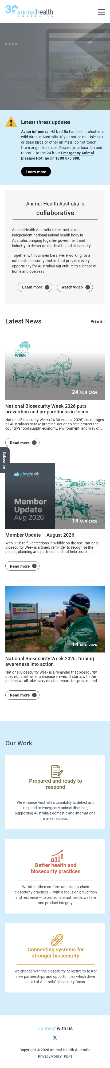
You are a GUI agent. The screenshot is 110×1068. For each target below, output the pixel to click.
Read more (20, 442)
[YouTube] (64, 1037)
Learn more (36, 171)
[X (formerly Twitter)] (55, 1037)
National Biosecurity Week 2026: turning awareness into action (49, 661)
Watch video (72, 287)
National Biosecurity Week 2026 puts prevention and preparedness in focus (46, 409)
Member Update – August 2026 (39, 535)
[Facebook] (38, 1037)
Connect (46, 1028)
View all (98, 321)
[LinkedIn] (72, 1037)
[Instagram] (46, 1037)
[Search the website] (90, 11)
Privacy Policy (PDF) (55, 1056)
